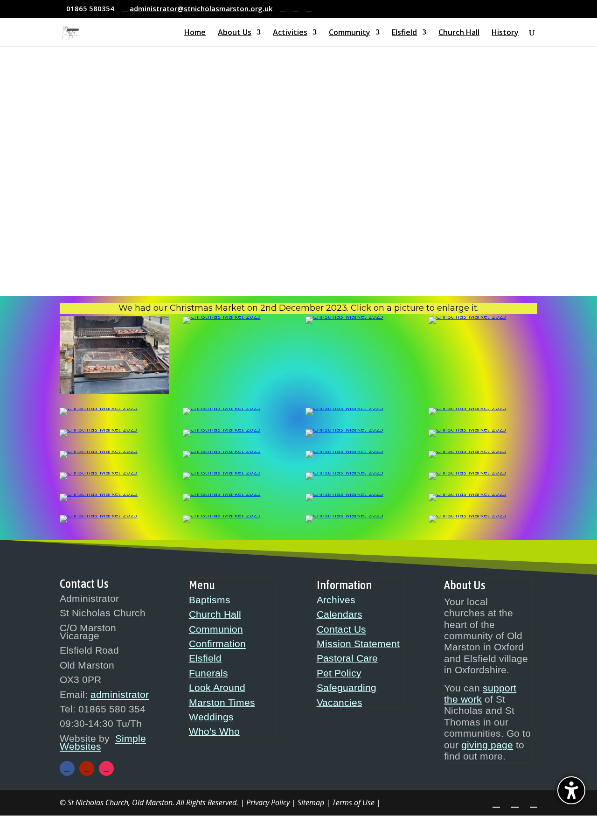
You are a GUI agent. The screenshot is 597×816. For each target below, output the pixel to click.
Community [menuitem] (349, 33)
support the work (480, 694)
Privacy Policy (268, 802)
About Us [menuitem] (234, 33)
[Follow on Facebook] (67, 768)
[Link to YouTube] (309, 9)
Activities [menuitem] (290, 33)
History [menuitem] (505, 33)
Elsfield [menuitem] (404, 33)
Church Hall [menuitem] (458, 33)
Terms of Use (353, 802)
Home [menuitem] (195, 33)
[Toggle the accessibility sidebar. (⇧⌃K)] (571, 790)
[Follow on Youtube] (86, 768)
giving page (487, 745)
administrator (119, 694)
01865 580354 (90, 8)
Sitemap (311, 802)
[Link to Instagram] (295, 9)
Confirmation (217, 643)
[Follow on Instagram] (106, 768)
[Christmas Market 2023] (114, 391)
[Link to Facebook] (282, 9)
